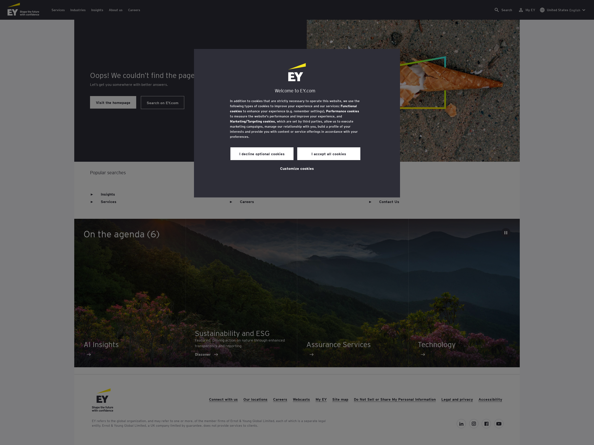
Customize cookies (297, 168)
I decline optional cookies (262, 153)
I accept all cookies (328, 153)
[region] (297, 123)
